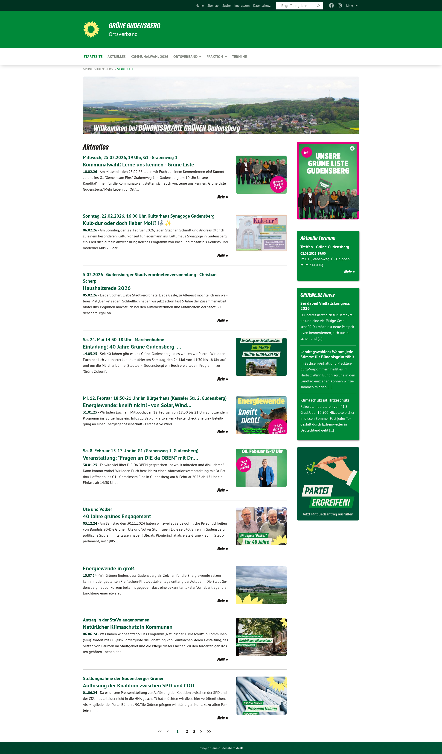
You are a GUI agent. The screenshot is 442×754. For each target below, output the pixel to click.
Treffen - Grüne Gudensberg (324, 246)
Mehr (221, 196)
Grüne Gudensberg (98, 69)
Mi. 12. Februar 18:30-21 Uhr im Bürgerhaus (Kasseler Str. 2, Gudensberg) (155, 398)
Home (200, 5)
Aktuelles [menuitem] (116, 56)
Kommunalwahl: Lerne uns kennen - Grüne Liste (138, 164)
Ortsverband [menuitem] (185, 56)
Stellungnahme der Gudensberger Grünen (124, 678)
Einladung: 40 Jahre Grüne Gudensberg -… (132, 346)
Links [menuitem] (350, 5)
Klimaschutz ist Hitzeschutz (324, 400)
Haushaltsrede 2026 (107, 288)
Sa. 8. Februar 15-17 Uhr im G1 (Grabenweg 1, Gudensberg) (141, 451)
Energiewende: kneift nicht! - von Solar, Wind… (137, 405)
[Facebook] (331, 5)
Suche (226, 5)
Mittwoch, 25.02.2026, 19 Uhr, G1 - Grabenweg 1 (130, 157)
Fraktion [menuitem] (214, 56)
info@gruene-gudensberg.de (219, 748)
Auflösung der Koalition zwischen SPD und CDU (138, 685)
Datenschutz (261, 5)
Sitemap (213, 5)
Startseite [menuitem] (93, 56)
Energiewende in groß (108, 568)
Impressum (242, 5)
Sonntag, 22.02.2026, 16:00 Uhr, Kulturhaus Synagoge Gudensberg (149, 216)
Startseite (125, 69)
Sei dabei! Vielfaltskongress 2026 (325, 306)
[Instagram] (340, 5)
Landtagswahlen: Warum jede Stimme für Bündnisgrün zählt (327, 354)
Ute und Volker (97, 509)
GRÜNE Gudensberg (134, 26)
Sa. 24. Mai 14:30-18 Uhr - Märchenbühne (123, 340)
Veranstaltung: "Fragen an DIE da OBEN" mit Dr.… (140, 457)
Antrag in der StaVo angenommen (116, 620)
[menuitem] (200, 5)
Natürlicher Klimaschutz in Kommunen (127, 626)
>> (209, 731)
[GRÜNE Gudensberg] (91, 29)
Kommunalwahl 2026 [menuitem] (149, 56)
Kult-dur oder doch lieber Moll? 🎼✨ (127, 223)
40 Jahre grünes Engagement (117, 516)
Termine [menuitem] (239, 56)
